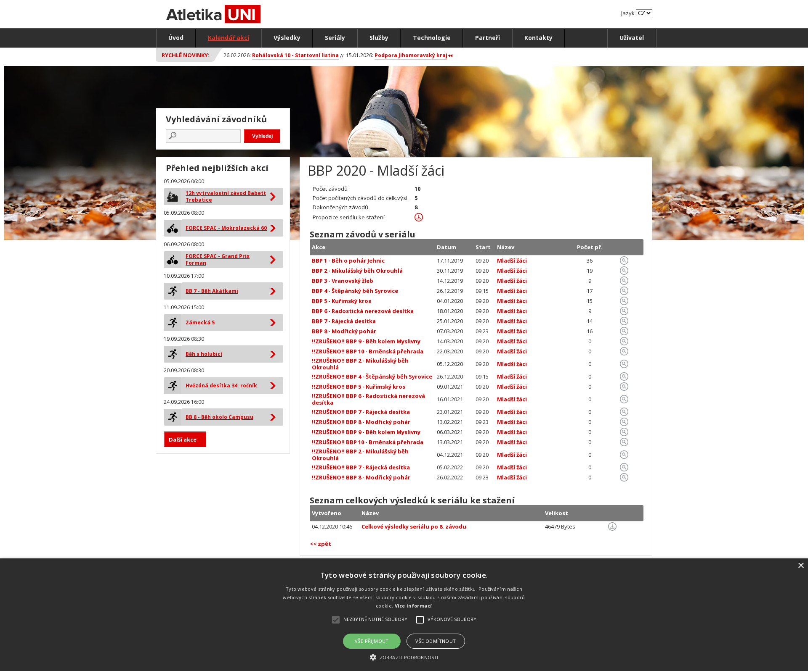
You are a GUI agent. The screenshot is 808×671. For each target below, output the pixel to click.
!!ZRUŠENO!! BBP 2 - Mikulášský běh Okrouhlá (360, 364)
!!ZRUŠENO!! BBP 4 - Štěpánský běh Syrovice (372, 376)
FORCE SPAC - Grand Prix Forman (218, 259)
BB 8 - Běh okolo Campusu (219, 417)
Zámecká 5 (200, 322)
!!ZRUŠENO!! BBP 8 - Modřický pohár (361, 422)
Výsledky (287, 38)
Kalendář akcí (228, 38)
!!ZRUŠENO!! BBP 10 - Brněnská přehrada (367, 351)
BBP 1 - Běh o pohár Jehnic (348, 260)
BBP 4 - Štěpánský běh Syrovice (355, 291)
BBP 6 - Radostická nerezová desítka (363, 311)
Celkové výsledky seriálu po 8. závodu (413, 526)
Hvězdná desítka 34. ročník (221, 385)
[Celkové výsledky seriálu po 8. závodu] (612, 528)
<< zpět (320, 543)
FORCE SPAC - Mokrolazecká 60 (226, 228)
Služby (378, 38)
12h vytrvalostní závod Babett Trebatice (226, 196)
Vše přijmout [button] (372, 641)
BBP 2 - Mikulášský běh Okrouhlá (357, 270)
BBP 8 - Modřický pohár (344, 331)
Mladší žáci (512, 260)
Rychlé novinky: (186, 55)
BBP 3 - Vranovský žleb (342, 280)
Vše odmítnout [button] (435, 641)
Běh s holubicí (204, 354)
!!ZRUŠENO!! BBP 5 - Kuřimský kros (358, 386)
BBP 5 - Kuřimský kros (341, 301)
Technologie (432, 38)
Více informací (413, 606)
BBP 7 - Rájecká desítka (344, 321)
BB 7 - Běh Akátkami (212, 291)
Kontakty (538, 38)
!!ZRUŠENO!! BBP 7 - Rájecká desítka (361, 412)
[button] (404, 657)
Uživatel (631, 38)
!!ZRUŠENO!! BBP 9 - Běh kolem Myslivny (366, 341)
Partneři (487, 38)
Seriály (335, 38)
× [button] (800, 566)
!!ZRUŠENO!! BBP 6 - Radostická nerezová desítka (368, 399)
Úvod (175, 38)
